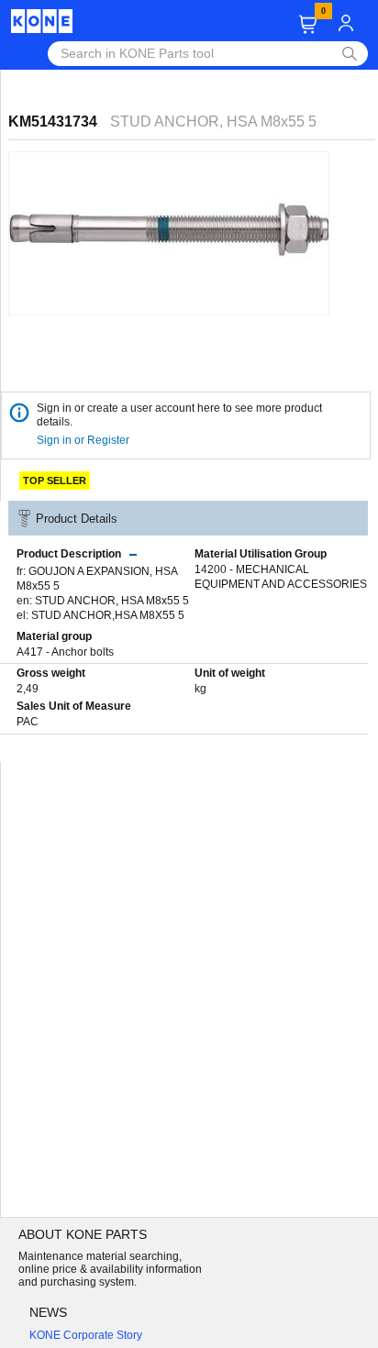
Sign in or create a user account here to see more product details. (179, 415)
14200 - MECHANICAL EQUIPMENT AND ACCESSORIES (281, 577)
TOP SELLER (54, 480)
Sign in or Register (84, 440)
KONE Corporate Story (85, 1335)
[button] (308, 24)
